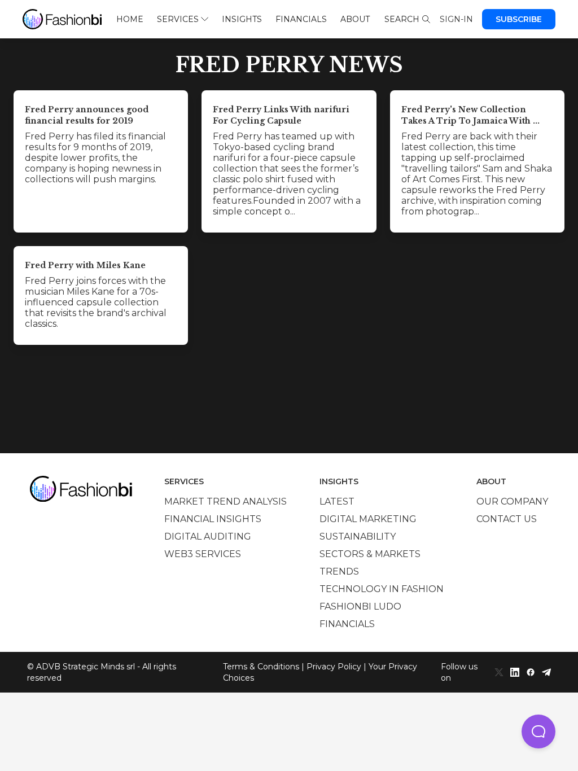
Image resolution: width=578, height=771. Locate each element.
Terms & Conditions (261, 667)
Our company (512, 501)
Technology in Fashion (381, 589)
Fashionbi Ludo (360, 606)
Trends (339, 571)
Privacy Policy (333, 667)
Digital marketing (368, 519)
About (355, 19)
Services (178, 19)
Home (129, 19)
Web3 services (202, 554)
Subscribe (519, 19)
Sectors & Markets (370, 554)
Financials (301, 19)
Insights (242, 19)
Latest (336, 501)
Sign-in (456, 19)
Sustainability (357, 536)
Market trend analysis (225, 501)
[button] (538, 731)
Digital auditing (207, 536)
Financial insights (212, 519)
